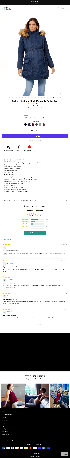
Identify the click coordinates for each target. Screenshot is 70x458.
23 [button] (41, 97)
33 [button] (56, 97)
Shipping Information (7, 429)
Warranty (4, 423)
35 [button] (59, 97)
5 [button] (15, 97)
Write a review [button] (35, 233)
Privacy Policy (5, 435)
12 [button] (25, 97)
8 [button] (19, 97)
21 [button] (38, 97)
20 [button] (37, 97)
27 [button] (47, 97)
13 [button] (27, 97)
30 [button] (51, 97)
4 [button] (13, 97)
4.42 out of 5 (40, 214)
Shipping (30, 108)
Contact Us (4, 420)
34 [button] (57, 97)
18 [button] (34, 97)
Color (35, 121)
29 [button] (50, 97)
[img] (6, 245)
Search (3, 411)
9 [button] (21, 97)
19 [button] (35, 97)
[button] (32, 104)
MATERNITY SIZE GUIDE (16, 183)
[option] (35, 2)
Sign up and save (7, 440)
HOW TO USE (13, 185)
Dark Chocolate (43, 124)
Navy (29, 124)
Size (35, 114)
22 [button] (40, 97)
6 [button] (16, 97)
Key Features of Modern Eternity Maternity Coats (20, 200)
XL (43, 117)
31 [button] (53, 97)
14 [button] (28, 97)
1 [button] (9, 97)
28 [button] (48, 97)
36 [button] (60, 97)
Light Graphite (40, 124)
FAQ (3, 426)
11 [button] (24, 97)
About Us (4, 417)
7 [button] (18, 97)
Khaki (36, 124)
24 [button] (43, 97)
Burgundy (32, 124)
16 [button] (31, 97)
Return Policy (5, 432)
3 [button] (12, 97)
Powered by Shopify (35, 456)
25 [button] (44, 97)
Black (25, 124)
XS (26, 117)
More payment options (35, 140)
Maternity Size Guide (10, 197)
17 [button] (32, 97)
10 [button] (22, 97)
